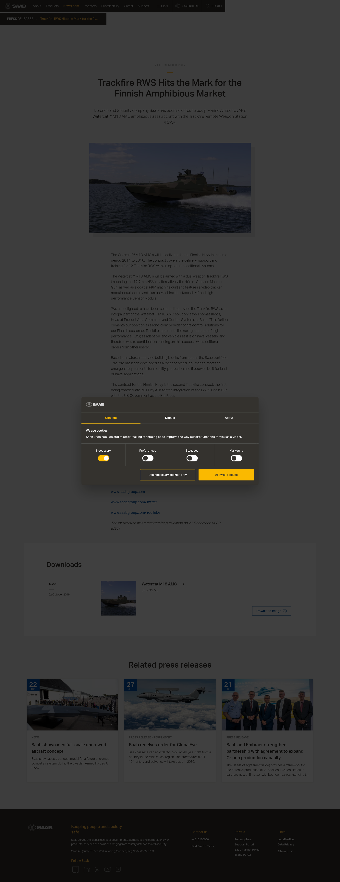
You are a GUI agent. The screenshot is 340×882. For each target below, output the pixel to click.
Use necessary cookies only (168, 475)
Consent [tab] (111, 418)
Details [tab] (170, 418)
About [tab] (229, 418)
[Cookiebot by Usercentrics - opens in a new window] (237, 405)
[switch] (147, 458)
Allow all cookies (226, 475)
